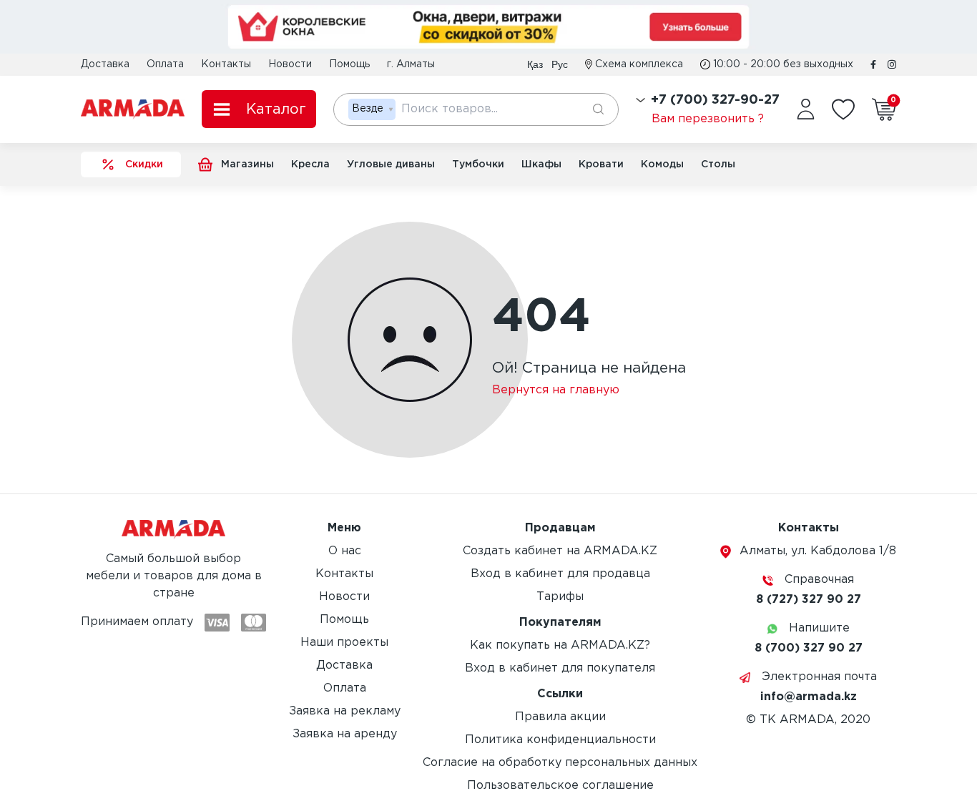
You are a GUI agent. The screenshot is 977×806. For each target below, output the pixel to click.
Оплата (165, 64)
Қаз (535, 64)
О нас (344, 551)
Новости (290, 64)
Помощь (349, 64)
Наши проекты (344, 642)
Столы (718, 164)
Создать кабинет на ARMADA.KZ (560, 551)
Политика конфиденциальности (560, 739)
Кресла (310, 164)
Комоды (662, 164)
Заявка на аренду (345, 734)
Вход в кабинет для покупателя (560, 668)
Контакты (226, 64)
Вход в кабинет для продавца (560, 574)
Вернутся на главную (555, 390)
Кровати (601, 164)
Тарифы (560, 596)
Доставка (105, 64)
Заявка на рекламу (345, 711)
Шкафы (541, 164)
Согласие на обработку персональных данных (560, 762)
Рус (559, 64)
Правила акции (560, 717)
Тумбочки (478, 164)
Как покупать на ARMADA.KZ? (560, 645)
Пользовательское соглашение (560, 785)
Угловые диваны (391, 164)
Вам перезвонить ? (708, 119)
